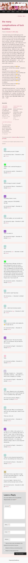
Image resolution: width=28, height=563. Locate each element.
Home (3, 11)
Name (7, 524)
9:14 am (9, 362)
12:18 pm (16, 399)
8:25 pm (7, 223)
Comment (7, 506)
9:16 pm (9, 238)
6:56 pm (9, 207)
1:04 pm (9, 420)
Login (22, 11)
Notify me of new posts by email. (12, 550)
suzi (12, 251)
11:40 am (9, 381)
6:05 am (7, 486)
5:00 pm (9, 172)
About (18, 11)
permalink (4, 138)
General (14, 137)
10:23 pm (9, 282)
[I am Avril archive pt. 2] (7, 128)
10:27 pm (6, 297)
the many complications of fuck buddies (13, 25)
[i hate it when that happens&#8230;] (18, 112)
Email (7, 532)
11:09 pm (7, 312)
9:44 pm (7, 253)
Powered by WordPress (14, 560)
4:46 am (9, 329)
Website (6, 539)
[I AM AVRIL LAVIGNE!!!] (7, 112)
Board (13, 11)
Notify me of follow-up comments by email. (14, 548)
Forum (8, 11)
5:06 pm (9, 446)
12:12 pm (9, 463)
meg (13, 311)
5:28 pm (9, 188)
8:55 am (9, 347)
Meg (17, 31)
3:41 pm (7, 156)
